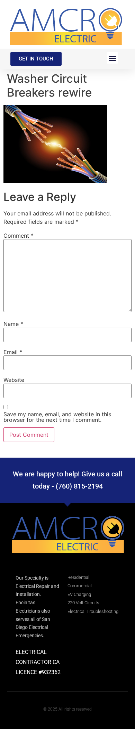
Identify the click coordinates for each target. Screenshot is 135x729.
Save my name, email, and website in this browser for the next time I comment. (57, 417)
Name (13, 324)
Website (13, 380)
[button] (112, 58)
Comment (18, 235)
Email (12, 352)
